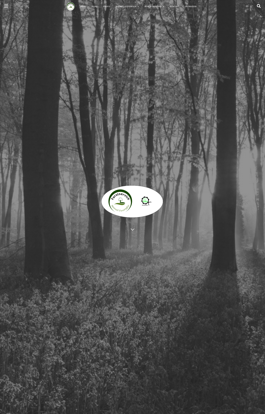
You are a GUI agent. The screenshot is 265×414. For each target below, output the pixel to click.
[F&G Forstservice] (70, 6)
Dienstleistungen (126, 6)
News (83, 6)
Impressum (191, 6)
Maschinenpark (153, 6)
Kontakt (174, 6)
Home (95, 6)
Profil (106, 6)
